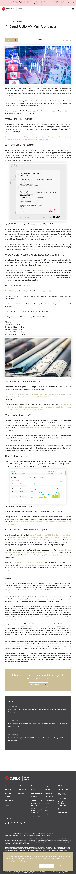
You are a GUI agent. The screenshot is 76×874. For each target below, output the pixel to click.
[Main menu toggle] (73, 9)
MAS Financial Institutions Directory (20, 843)
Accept (46, 866)
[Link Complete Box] (38, 709)
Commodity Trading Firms (62, 794)
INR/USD (10, 291)
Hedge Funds (62, 798)
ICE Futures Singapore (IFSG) (45, 552)
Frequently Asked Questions (36, 804)
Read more (38, 4)
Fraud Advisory (35, 816)
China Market (22, 789)
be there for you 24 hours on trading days (33, 565)
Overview (47, 789)
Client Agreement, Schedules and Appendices (36, 810)
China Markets (49, 793)
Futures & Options (36, 793)
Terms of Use (16, 848)
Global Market (22, 793)
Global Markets (49, 796)
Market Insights (49, 800)
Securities (34, 796)
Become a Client (63, 812)
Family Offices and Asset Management (62, 803)
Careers (7, 805)
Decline (62, 866)
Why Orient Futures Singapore (8, 795)
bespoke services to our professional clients (28, 563)
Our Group (8, 789)
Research (47, 807)
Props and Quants (63, 789)
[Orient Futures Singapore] (12, 9)
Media (46, 810)
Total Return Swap (36, 800)
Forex (33, 789)
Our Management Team (10, 801)
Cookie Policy (20, 861)
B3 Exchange (28, 555)
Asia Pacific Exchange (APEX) (19, 552)
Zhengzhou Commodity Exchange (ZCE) (57, 537)
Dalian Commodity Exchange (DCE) (28, 537)
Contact (7, 809)
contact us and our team (45, 270)
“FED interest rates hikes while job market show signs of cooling (39, 428)
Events (47, 803)
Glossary (47, 814)
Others (60, 809)
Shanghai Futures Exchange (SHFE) (39, 535)
